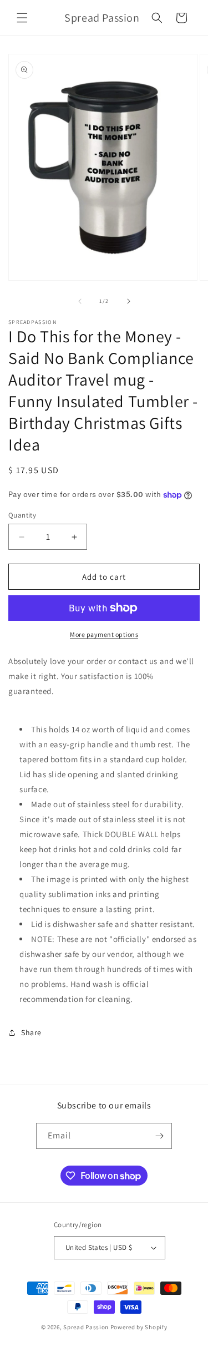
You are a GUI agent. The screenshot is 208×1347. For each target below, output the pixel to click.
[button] (22, 18)
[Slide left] (80, 301)
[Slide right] (128, 301)
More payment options (104, 634)
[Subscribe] (159, 1136)
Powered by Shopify (139, 1327)
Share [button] (31, 1032)
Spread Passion (86, 1327)
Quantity (22, 515)
